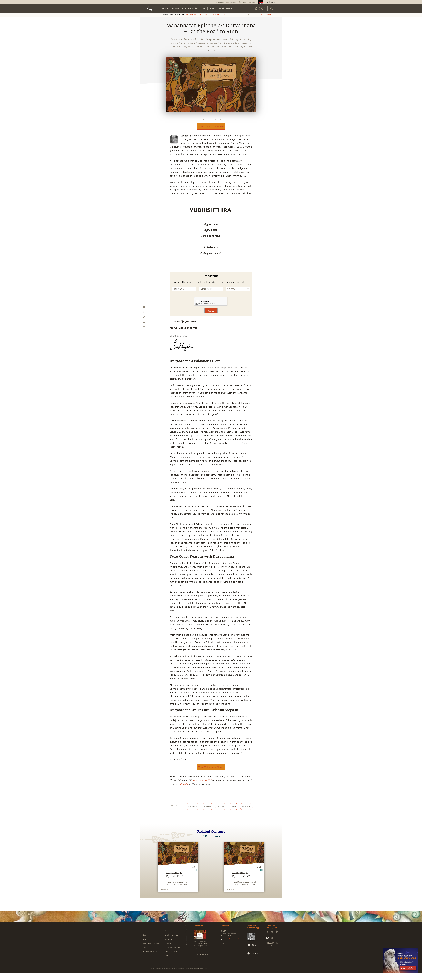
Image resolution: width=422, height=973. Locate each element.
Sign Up (272, 2)
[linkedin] (143, 323)
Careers (168, 955)
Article (181, 14)
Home (165, 14)
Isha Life (168, 943)
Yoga (144, 947)
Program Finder (261, 8)
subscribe (183, 784)
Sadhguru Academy (172, 931)
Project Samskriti (171, 951)
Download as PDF (202, 780)
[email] (143, 328)
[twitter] (143, 318)
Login (267, 2)
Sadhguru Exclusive (150, 951)
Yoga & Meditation (190, 8)
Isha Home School (171, 935)
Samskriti (168, 939)
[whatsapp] (144, 307)
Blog (144, 935)
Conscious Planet (225, 8)
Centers (212, 8)
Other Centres (226, 943)
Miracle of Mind (149, 931)
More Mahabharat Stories (211, 126)
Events (203, 8)
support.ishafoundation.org (233, 939)
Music (145, 939)
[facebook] (143, 312)
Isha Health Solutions (173, 947)
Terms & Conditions (192, 968)
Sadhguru (165, 8)
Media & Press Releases (151, 943)
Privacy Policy (203, 968)
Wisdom (175, 8)
